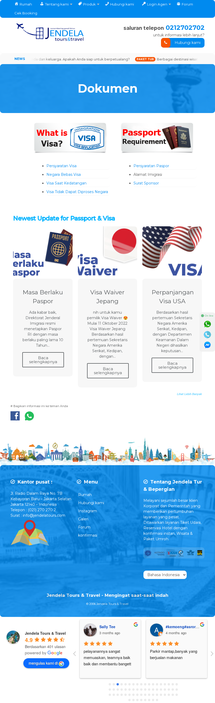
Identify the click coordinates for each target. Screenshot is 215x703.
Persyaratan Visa (61, 166)
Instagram (87, 511)
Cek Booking (25, 13)
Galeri (83, 519)
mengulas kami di (43, 663)
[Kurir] (207, 345)
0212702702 (185, 27)
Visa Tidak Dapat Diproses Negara (77, 191)
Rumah (85, 494)
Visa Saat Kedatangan (66, 183)
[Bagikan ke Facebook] (16, 418)
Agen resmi (175, 626)
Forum (84, 527)
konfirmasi (87, 535)
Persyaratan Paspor (151, 166)
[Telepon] (207, 335)
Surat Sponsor (146, 183)
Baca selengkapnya (43, 359)
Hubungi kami (188, 42)
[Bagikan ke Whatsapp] (29, 418)
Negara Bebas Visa (63, 174)
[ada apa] (207, 324)
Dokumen (108, 88)
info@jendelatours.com (44, 515)
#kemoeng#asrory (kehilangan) (127, 626)
